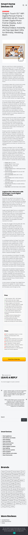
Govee (18, 483)
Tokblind (17, 503)
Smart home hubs (7, 444)
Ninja (22, 494)
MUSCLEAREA (16, 494)
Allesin (3, 471)
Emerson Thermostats (13, 477)
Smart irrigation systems (9, 446)
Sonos (16, 500)
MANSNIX (19, 492)
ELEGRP (4, 477)
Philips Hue (14, 497)
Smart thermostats (7, 455)
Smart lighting (6, 448)
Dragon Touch (8, 375)
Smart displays (6, 11)
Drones (3, 522)
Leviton (4, 492)
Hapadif (10, 486)
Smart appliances (7, 436)
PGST (7, 497)
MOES (8, 494)
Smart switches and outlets (10, 453)
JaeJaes (14, 489)
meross (3, 494)
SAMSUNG (4, 500)
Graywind (4, 486)
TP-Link (23, 503)
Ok (14, 533)
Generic (22, 480)
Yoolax (12, 506)
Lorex (8, 492)
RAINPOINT (21, 497)
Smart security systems (9, 450)
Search (3, 417)
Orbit (3, 497)
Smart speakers (7, 451)
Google (12, 483)
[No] (26, 530)
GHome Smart (5, 483)
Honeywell (17, 486)
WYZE (7, 506)
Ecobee (22, 474)
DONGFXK (15, 474)
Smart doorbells (7, 441)
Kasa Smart (21, 489)
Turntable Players (5, 519)
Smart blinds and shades (9, 437)
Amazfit (9, 471)
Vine (3, 506)
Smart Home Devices (8, 443)
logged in (9, 381)
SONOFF (11, 500)
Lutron (13, 492)
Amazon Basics (16, 471)
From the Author (6, 480)
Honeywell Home (6, 489)
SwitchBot (22, 500)
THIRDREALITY (10, 503)
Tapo (3, 503)
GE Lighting (15, 480)
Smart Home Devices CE (8, 5)
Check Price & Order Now (14, 359)
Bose (3, 474)
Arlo (23, 471)
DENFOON (8, 474)
